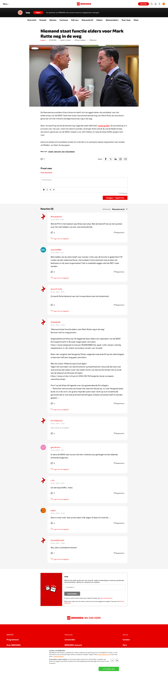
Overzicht (31, 20)
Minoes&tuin (56, 216)
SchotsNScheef (57, 540)
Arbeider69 (55, 322)
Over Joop (126, 20)
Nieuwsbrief (87, 20)
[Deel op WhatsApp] (120, 159)
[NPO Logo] (163, 4)
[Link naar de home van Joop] (20, 12)
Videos (99, 20)
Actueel (42, 20)
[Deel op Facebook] (106, 159)
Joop (28, 12)
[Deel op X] (111, 159)
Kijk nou (75, 20)
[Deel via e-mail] (125, 159)
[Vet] (43, 189)
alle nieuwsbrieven (106, 598)
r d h (52, 480)
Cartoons (64, 20)
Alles (136, 20)
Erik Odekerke (57, 420)
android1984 (56, 249)
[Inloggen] (159, 4)
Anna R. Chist (56, 289)
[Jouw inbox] (155, 4)
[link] (50, 151)
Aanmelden (72, 594)
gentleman (55, 447)
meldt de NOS (104, 125)
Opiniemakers (112, 20)
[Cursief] (47, 189)
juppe (53, 510)
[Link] (53, 189)
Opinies (52, 20)
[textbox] (84, 182)
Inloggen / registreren (115, 198)
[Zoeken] (151, 4)
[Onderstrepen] (50, 189)
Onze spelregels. (46, 172)
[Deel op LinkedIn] (116, 159)
